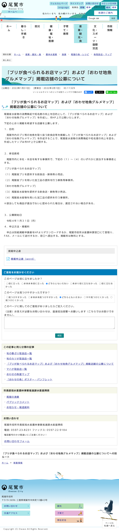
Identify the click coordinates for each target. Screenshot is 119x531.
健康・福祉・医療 (51, 33)
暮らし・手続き (23, 32)
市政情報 (110, 28)
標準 (88, 7)
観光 (59, 506)
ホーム (9, 28)
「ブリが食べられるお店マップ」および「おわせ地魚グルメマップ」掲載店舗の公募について (60, 364)
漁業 (64, 54)
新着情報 (17, 463)
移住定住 (61, 520)
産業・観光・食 (80, 33)
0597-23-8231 (21, 430)
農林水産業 (51, 54)
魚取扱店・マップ (103, 54)
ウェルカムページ (59, 3)
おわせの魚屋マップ (18, 374)
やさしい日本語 (109, 3)
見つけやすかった (18, 297)
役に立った (14, 284)
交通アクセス (11, 513)
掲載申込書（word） (23, 259)
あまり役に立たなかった (85, 284)
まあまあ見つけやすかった (44, 297)
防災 (37, 26)
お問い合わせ (92, 3)
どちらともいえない (58, 284)
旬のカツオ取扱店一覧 (19, 358)
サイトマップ (76, 3)
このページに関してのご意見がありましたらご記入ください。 (40, 306)
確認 (59, 335)
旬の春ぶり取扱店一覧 (19, 353)
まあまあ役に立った (34, 284)
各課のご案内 (105, 13)
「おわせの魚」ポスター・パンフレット (30, 379)
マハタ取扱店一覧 (17, 369)
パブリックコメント (18, 402)
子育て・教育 (66, 30)
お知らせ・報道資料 (18, 407)
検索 (113, 18)
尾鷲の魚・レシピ (80, 54)
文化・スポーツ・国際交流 (95, 37)
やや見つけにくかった (98, 297)
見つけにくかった (15, 300)
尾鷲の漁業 (13, 397)
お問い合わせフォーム (17, 441)
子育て (60, 513)
